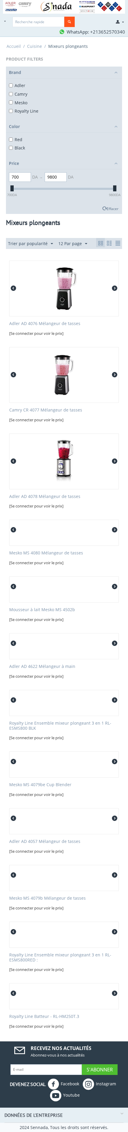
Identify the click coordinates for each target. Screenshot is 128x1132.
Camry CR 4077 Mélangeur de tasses (45, 410)
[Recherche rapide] (69, 22)
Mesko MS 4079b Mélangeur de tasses (47, 898)
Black (20, 148)
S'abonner (100, 1069)
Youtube (71, 1095)
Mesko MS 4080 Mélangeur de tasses (46, 553)
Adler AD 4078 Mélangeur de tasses (44, 496)
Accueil (14, 46)
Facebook (70, 1083)
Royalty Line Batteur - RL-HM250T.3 (44, 1016)
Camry (21, 94)
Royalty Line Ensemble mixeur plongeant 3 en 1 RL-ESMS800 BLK (60, 726)
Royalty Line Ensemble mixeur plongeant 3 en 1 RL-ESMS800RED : (60, 958)
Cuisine (34, 46)
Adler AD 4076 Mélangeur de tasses (44, 323)
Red (18, 139)
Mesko (21, 102)
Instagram (106, 1083)
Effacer (112, 208)
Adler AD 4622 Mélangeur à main (42, 666)
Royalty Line (26, 111)
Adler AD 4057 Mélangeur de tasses (44, 841)
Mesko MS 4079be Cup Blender (40, 784)
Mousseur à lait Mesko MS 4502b (42, 609)
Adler (20, 85)
